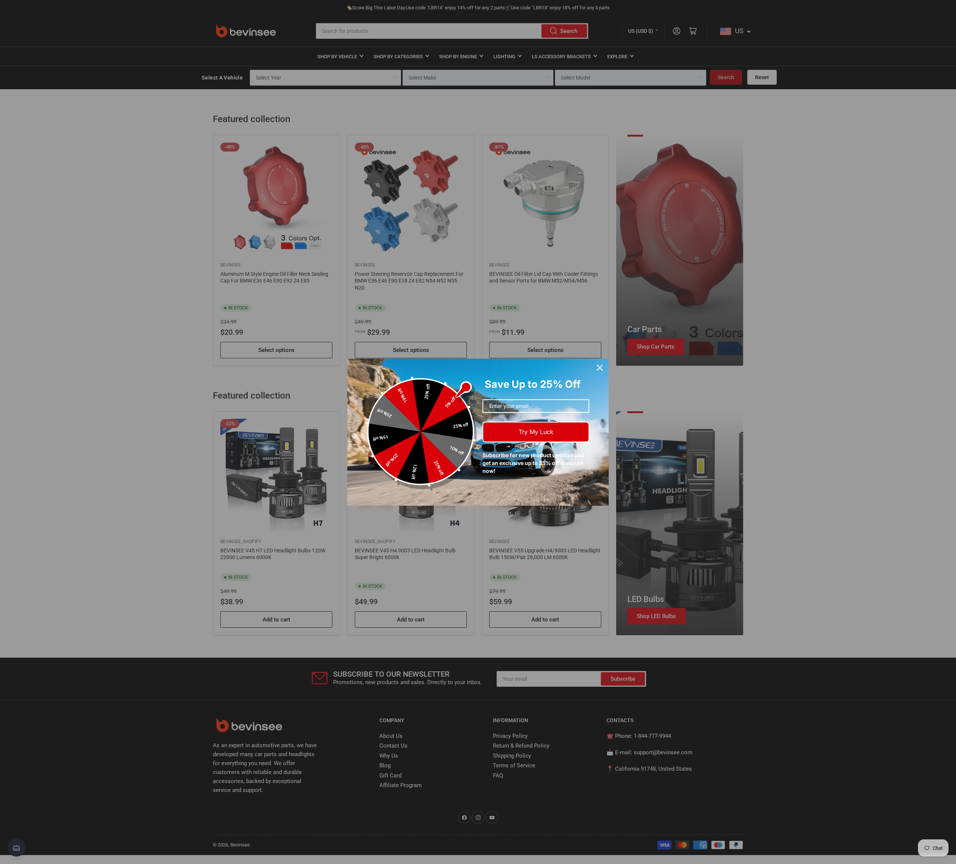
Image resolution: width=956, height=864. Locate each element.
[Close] (600, 368)
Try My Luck (536, 432)
